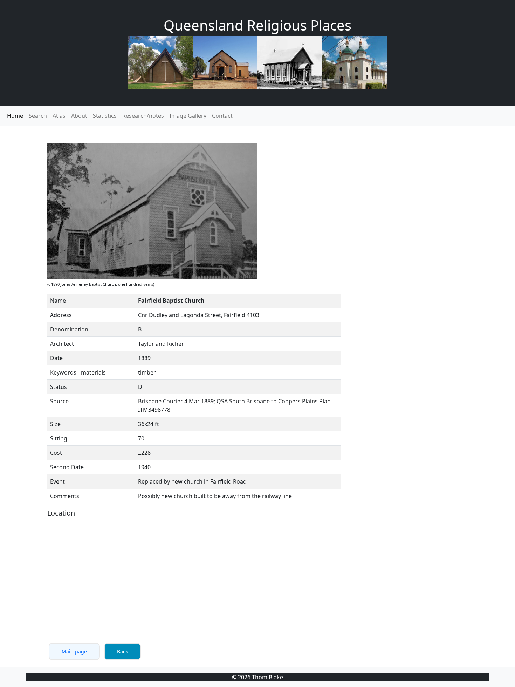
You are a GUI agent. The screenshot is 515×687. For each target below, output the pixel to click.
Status (58, 387)
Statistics (105, 116)
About (79, 116)
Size (55, 424)
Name (58, 300)
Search (38, 116)
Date (56, 358)
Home (15, 116)
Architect (62, 344)
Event (57, 481)
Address (61, 315)
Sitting (58, 438)
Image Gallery (188, 116)
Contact (222, 116)
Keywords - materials (78, 372)
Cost (56, 453)
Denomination (69, 329)
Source (59, 401)
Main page (74, 651)
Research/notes (143, 116)
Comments (64, 496)
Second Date (67, 467)
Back (122, 651)
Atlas (59, 116)
